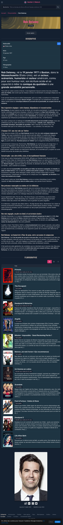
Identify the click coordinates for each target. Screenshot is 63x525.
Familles (19, 514)
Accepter (57, 521)
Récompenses (40, 514)
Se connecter (32, 518)
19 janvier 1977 (7, 53)
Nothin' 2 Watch (33, 2)
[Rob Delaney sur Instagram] (33, 503)
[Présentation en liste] (58, 261)
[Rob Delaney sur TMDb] (25, 503)
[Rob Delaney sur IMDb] (29, 503)
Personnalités (12, 13)
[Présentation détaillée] (49, 261)
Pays (33, 514)
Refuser (51, 521)
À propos (16, 516)
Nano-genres (27, 514)
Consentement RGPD (26, 516)
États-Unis (8, 46)
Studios (48, 514)
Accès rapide (30, 33)
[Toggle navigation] (2, 2)
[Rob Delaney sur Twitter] (36, 503)
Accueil (3, 13)
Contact (9, 516)
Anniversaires (11, 514)
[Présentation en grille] (54, 261)
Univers (54, 514)
